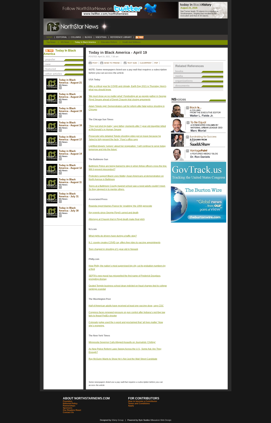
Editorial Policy (70, 403)
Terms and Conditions (139, 403)
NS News (65, 42)
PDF (156, 63)
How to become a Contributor (142, 401)
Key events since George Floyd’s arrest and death (113, 212)
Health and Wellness (131, 42)
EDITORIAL (61, 37)
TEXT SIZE (132, 63)
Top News (50, 42)
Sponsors (67, 408)
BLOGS (88, 37)
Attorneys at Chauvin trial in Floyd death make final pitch (117, 219)
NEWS (49, 37)
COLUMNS (76, 37)
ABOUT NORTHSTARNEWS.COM (86, 398)
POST (95, 63)
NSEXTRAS (101, 37)
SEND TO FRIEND (112, 63)
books (179, 71)
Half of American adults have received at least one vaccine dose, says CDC (126, 305)
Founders (67, 401)
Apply (131, 406)
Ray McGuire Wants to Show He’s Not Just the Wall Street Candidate (123, 359)
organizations (184, 80)
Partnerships (69, 406)
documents (182, 85)
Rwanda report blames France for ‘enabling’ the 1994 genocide (120, 206)
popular (50, 59)
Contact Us (68, 412)
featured (50, 68)
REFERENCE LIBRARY (121, 37)
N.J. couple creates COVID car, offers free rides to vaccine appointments (124, 242)
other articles (53, 73)
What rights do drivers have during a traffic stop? (113, 236)
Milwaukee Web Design (160, 420)
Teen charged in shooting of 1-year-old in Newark (113, 249)
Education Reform (109, 42)
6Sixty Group (118, 420)
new (48, 64)
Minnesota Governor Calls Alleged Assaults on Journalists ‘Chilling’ (122, 342)
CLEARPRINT (146, 63)
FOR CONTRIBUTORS (143, 398)
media (179, 75)
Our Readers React (72, 410)
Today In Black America (85, 42)
